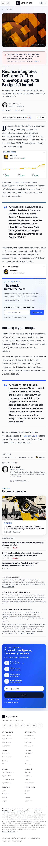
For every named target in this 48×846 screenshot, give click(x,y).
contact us (37, 61)
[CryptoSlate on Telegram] (22, 725)
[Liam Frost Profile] (4, 105)
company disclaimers (26, 633)
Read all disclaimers (8, 831)
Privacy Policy (17, 811)
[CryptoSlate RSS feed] (40, 725)
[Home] (2, 9)
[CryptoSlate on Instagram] (34, 725)
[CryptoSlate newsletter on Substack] (16, 725)
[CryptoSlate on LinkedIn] (28, 725)
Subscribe (24, 695)
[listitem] (7, 457)
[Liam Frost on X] (11, 481)
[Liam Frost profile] (5, 469)
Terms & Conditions (34, 838)
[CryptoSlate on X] (4, 725)
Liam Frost (15, 104)
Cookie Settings (17, 841)
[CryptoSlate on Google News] (10, 725)
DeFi (7, 66)
